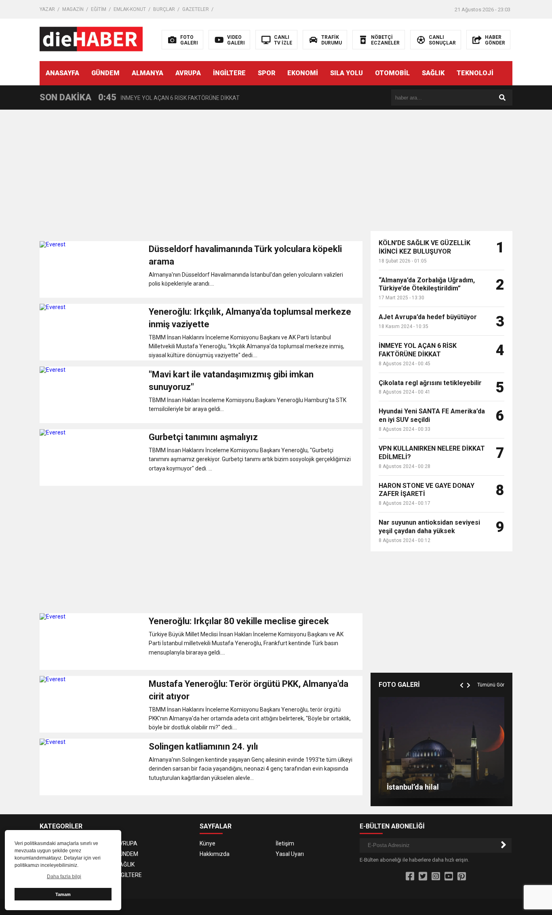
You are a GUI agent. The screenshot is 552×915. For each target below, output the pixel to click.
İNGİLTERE (229, 73)
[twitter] (423, 876)
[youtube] (449, 876)
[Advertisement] (201, 178)
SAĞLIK (433, 73)
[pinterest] (461, 876)
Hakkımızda (215, 854)
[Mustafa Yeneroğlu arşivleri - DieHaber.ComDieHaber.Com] (91, 39)
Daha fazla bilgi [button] (64, 876)
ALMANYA (147, 73)
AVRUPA (188, 73)
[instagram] (436, 876)
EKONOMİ (302, 73)
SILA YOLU (346, 73)
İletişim (285, 843)
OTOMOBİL (392, 73)
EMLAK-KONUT (130, 9)
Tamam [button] (63, 894)
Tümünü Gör (490, 685)
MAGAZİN (73, 9)
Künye (207, 843)
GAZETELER (195, 9)
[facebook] (410, 876)
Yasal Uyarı (290, 854)
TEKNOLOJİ (475, 73)
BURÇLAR (164, 9)
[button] (463, 676)
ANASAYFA (62, 73)
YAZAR (47, 9)
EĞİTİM (98, 9)
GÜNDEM (105, 73)
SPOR (266, 73)
